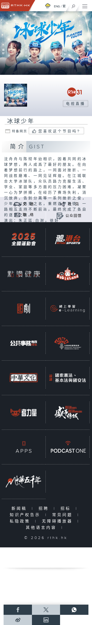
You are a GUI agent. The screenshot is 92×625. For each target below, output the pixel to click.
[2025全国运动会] (23, 239)
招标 (67, 508)
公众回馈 (73, 216)
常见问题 (63, 515)
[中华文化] (23, 378)
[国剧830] (23, 308)
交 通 (28, 204)
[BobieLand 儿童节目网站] (67, 274)
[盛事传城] (67, 412)
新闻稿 (20, 508)
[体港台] (67, 239)
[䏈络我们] (17, 214)
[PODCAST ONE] (67, 447)
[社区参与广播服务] (67, 343)
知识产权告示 (26, 515)
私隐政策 (21, 521)
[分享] (62, 204)
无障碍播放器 (58, 521)
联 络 (28, 215)
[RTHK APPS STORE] (23, 447)
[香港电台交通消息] (17, 204)
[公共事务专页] (23, 343)
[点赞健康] (23, 274)
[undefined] (47, 6)
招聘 (45, 508)
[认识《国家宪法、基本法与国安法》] (67, 378)
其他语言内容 (42, 527)
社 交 (73, 204)
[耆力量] (23, 412)
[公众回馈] (59, 216)
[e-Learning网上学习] (67, 308)
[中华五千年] (23, 481)
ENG (57, 6)
